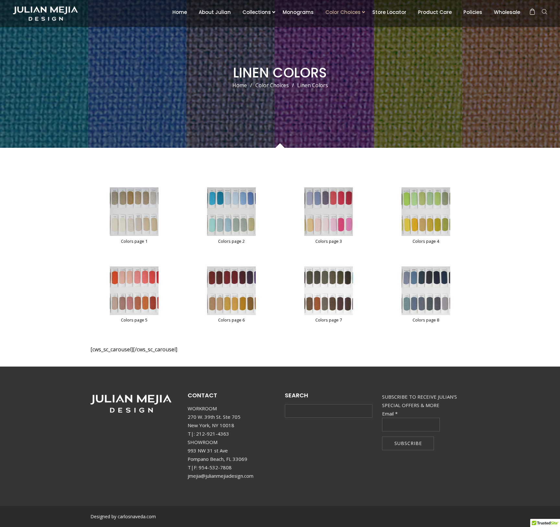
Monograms (298, 12)
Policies (472, 12)
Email (390, 413)
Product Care (435, 12)
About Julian (215, 12)
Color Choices (343, 12)
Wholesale (507, 12)
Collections (256, 12)
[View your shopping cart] (532, 11)
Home (179, 12)
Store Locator (389, 12)
